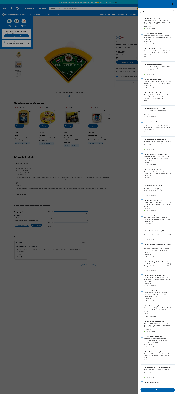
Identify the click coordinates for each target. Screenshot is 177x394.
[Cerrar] (174, 4)
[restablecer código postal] (143, 12)
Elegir (157, 390)
